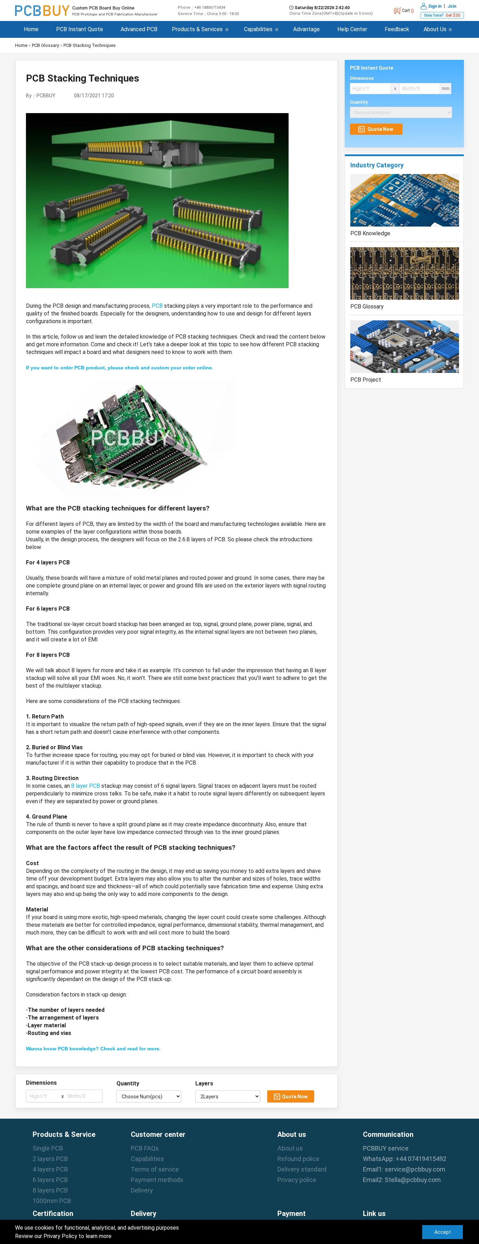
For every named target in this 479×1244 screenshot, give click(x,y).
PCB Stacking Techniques (89, 45)
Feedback (397, 29)
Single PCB (48, 1148)
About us (290, 1148)
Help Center (352, 29)
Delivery (142, 1190)
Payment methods (157, 1179)
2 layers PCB (50, 1158)
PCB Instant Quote (79, 29)
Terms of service (155, 1169)
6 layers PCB (50, 1179)
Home (31, 29)
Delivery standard (301, 1169)
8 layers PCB (50, 1190)
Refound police (298, 1158)
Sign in (434, 6)
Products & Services (197, 29)
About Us (435, 29)
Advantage (306, 29)
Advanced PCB (139, 29)
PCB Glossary (45, 45)
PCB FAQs (145, 1148)
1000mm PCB (52, 1200)
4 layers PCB (50, 1169)
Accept (442, 1232)
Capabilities (258, 29)
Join (451, 6)
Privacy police (296, 1179)
